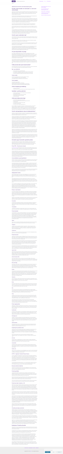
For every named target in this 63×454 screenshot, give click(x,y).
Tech (44, 1)
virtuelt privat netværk (15, 147)
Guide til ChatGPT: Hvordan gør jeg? (45, 11)
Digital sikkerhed (41, 1)
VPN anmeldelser (49, 1)
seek (30, 451)
